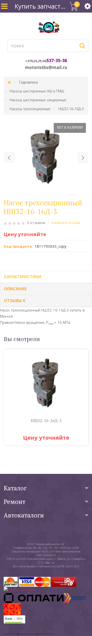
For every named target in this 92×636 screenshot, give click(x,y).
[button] (9, 157)
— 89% (14, 618)
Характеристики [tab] (22, 276)
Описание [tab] (15, 289)
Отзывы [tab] (14, 300)
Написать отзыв (65, 222)
